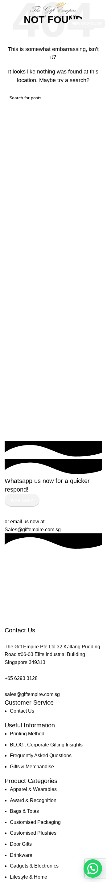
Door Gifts (21, 844)
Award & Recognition (33, 800)
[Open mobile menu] (3, 23)
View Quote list (87, 23)
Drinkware (21, 855)
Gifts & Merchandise (32, 766)
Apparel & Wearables (33, 789)
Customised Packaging (35, 822)
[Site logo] (53, 9)
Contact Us (22, 711)
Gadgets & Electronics (34, 865)
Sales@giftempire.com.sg (33, 529)
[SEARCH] (95, 98)
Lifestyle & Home (28, 877)
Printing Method (27, 733)
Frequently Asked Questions (41, 755)
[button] (93, 868)
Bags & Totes (24, 811)
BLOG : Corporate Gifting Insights (46, 744)
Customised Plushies (33, 833)
